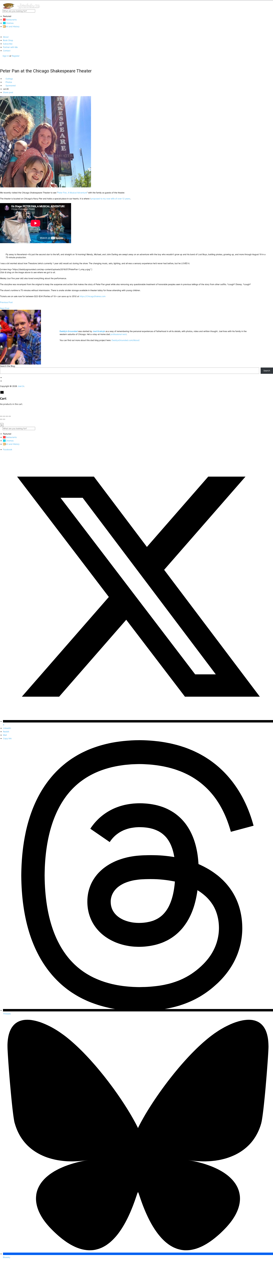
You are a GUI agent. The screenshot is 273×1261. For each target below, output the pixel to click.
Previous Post (6, 302)
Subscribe (7, 43)
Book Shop (8, 40)
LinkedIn (7, 728)
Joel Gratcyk (99, 331)
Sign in (6, 56)
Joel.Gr (21, 386)
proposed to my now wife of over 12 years (110, 198)
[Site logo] (21, 8)
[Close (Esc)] (1, 416)
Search (266, 370)
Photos (8, 82)
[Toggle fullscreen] (7, 416)
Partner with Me (10, 47)
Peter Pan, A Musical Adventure (72, 192)
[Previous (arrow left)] (1, 419)
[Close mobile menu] (1, 32)
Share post (8, 92)
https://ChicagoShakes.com (93, 296)
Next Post (4, 308)
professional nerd (118, 334)
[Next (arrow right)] (4, 419)
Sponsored (10, 85)
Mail (5, 735)
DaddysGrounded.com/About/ (126, 340)
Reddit (6, 731)
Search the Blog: (7, 366)
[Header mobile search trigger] (1, 62)
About (6, 37)
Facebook (7, 449)
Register (15, 56)
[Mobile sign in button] (1, 59)
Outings (9, 78)
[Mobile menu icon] (136, 1)
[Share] (4, 416)
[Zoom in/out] (10, 416)
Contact (6, 50)
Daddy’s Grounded (69, 331)
